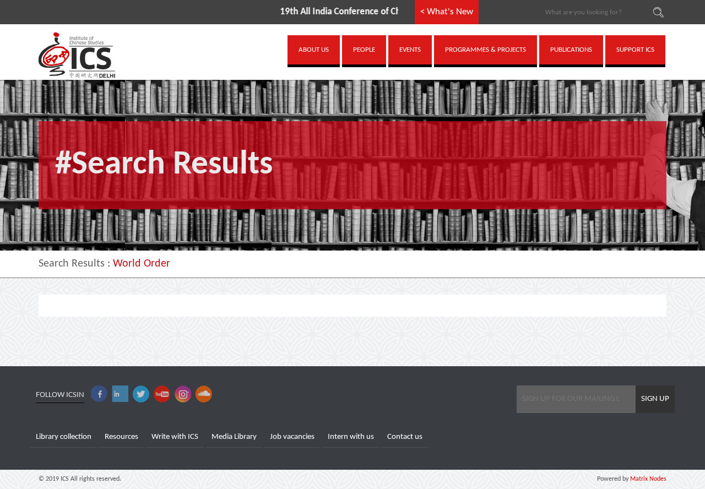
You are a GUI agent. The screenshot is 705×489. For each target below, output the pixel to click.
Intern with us (351, 437)
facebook (99, 394)
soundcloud (204, 394)
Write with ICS (174, 437)
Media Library (234, 437)
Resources (121, 437)
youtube (162, 394)
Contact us (404, 437)
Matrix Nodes (647, 479)
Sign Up (655, 399)
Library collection (63, 437)
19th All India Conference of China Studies (345, 12)
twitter (141, 394)
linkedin (120, 394)
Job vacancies (292, 437)
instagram (183, 394)
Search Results (72, 263)
